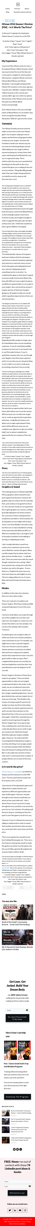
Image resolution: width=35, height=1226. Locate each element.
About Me (11, 1221)
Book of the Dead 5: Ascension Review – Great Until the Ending (17, 916)
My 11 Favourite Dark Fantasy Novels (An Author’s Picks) (17, 941)
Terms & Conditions (19, 1224)
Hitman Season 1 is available (12, 772)
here (6, 863)
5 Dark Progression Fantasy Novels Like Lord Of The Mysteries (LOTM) (20, 1129)
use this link (5, 868)
